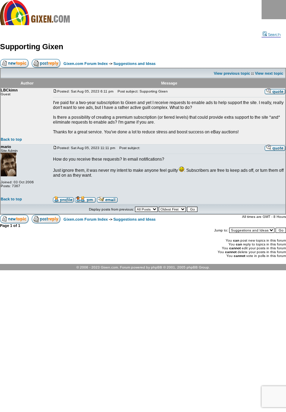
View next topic (269, 73)
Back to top (11, 139)
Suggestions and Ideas (134, 63)
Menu (274, 9)
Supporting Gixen (31, 46)
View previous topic (232, 73)
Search (274, 34)
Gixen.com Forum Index (85, 63)
